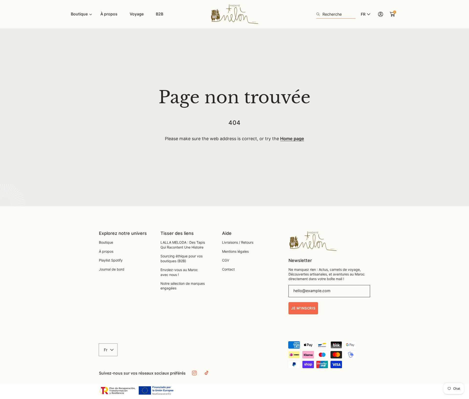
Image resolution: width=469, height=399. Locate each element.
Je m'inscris (303, 308)
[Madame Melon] (234, 14)
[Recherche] (319, 14)
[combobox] (335, 14)
